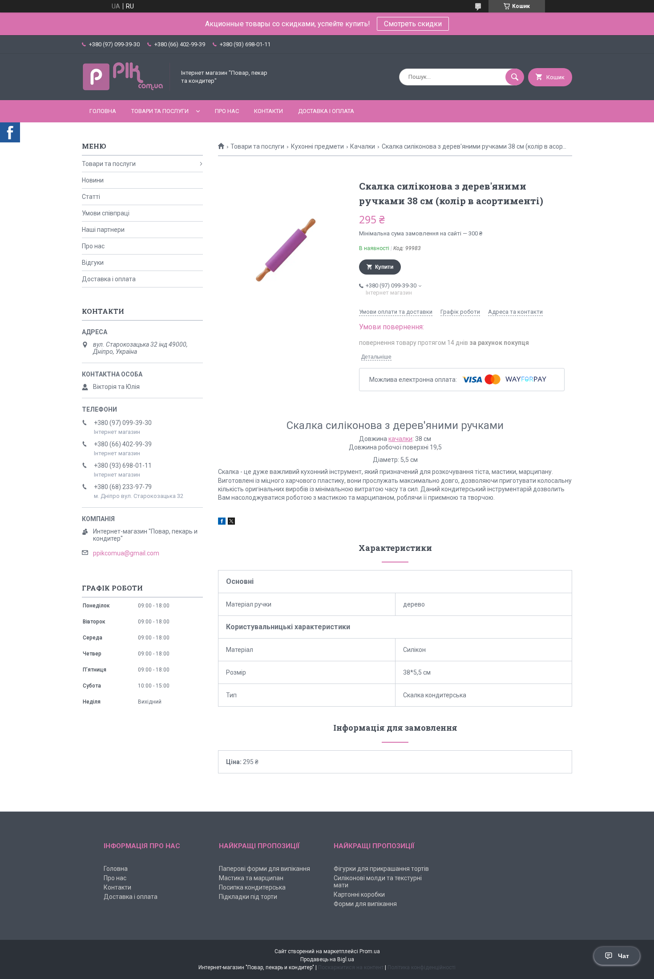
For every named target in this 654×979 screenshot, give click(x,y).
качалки (400, 438)
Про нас (227, 111)
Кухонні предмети (317, 146)
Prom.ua (369, 951)
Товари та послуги (160, 111)
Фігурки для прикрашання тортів (381, 868)
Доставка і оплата (326, 111)
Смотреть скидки (413, 24)
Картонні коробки (359, 894)
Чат (623, 955)
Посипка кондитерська (252, 887)
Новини (93, 180)
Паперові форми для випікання (264, 868)
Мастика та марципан (251, 878)
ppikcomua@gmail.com (126, 553)
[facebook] (222, 522)
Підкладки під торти (248, 896)
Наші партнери (103, 229)
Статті (91, 196)
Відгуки (93, 262)
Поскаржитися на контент (351, 967)
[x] (231, 522)
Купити (384, 267)
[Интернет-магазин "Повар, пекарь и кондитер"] (126, 89)
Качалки (362, 146)
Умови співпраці (105, 213)
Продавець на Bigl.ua (327, 959)
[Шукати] (514, 77)
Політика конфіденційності (422, 967)
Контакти (268, 111)
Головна (102, 111)
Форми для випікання (365, 903)
